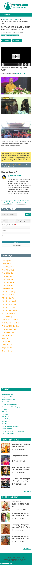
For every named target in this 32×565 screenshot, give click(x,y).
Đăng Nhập (10, 164)
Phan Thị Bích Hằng (8, 332)
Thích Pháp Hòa (7, 273)
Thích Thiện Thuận (8, 270)
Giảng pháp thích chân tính (11, 201)
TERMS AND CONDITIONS (18, 560)
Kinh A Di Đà (5, 411)
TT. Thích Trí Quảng (8, 292)
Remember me (7, 236)
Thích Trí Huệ (6, 264)
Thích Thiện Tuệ (7, 285)
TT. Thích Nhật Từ (8, 298)
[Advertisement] (16, 368)
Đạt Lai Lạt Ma (7, 335)
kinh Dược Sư (5, 416)
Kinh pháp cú (5, 421)
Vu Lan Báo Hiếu (7, 394)
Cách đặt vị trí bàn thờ (8, 433)
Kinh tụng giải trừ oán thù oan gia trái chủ (13, 431)
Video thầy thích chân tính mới (21, 203)
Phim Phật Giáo (7, 345)
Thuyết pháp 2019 (7, 563)
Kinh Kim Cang (6, 419)
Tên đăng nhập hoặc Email (8, 225)
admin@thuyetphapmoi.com (13, 559)
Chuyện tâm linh (7, 351)
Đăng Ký (20, 164)
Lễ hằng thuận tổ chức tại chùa (10, 404)
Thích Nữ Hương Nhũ (9, 329)
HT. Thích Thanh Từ (8, 313)
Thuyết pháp (15, 35)
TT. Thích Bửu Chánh (9, 301)
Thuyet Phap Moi (12, 557)
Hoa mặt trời (6, 341)
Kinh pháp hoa (6, 424)
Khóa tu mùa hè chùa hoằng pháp (11, 407)
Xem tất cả (27, 491)
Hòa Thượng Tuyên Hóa (10, 320)
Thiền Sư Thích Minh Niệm (11, 323)
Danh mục (7, 15)
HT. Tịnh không (7, 317)
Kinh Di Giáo (5, 414)
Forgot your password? (24, 221)
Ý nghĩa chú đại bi (7, 397)
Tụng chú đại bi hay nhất (8, 399)
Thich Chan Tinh (7, 33)
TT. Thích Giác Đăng (9, 304)
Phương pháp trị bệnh (8, 402)
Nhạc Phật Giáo (7, 348)
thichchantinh (15, 176)
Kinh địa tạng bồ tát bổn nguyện (10, 426)
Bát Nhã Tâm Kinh (7, 428)
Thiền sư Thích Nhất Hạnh (11, 326)
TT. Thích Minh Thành (9, 310)
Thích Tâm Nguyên (8, 282)
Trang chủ (5, 19)
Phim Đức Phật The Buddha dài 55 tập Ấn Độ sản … (20, 504)
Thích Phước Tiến (8, 267)
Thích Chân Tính (14, 19)
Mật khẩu (4, 230)
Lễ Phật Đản (5, 409)
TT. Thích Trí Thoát (8, 307)
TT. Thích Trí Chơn (8, 295)
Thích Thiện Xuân (8, 279)
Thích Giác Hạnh (7, 276)
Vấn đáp (17, 41)
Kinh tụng (5, 338)
